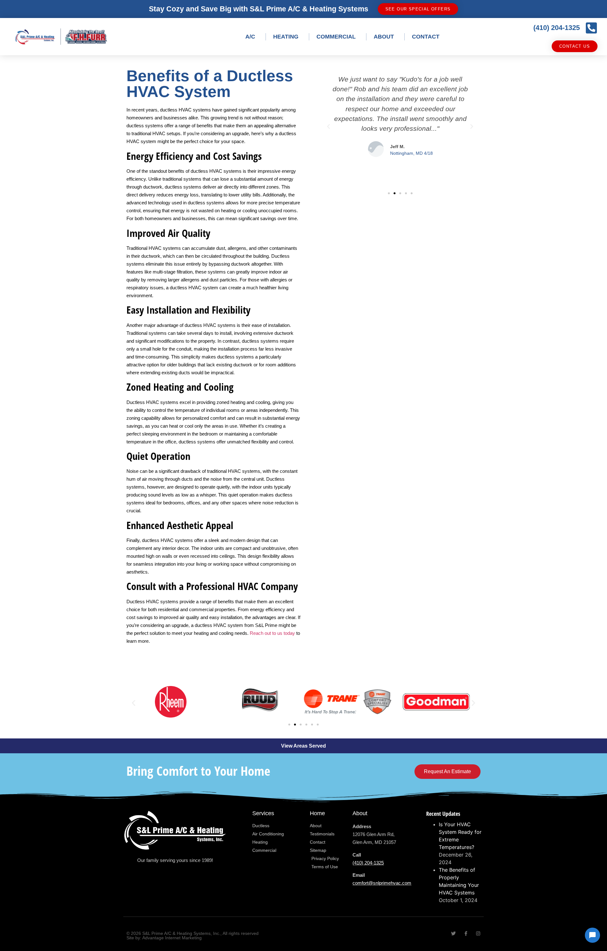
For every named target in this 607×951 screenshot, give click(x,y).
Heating (285, 36)
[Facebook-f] (465, 933)
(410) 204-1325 (556, 28)
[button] (328, 126)
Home (317, 813)
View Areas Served (303, 746)
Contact (425, 36)
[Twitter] (453, 933)
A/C (250, 36)
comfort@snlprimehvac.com (382, 883)
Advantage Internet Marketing (172, 937)
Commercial (336, 36)
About (384, 36)
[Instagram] (478, 933)
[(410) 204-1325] (591, 27)
